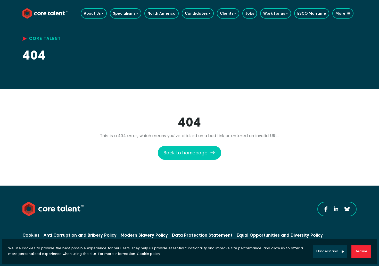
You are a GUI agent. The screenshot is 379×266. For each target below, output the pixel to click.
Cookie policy (148, 254)
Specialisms (124, 13)
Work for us (274, 13)
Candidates (196, 13)
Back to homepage (185, 152)
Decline (361, 251)
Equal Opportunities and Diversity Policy (280, 235)
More (340, 13)
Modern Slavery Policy (144, 235)
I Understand (327, 251)
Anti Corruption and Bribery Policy (80, 235)
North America (161, 13)
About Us (92, 13)
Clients (226, 13)
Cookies (30, 235)
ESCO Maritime (311, 13)
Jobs (249, 13)
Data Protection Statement (202, 235)
